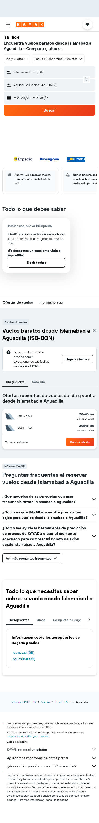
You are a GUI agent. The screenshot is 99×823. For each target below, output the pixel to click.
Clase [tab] (41, 620)
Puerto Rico (63, 702)
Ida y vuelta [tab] (15, 382)
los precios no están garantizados (27, 736)
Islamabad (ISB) (23, 652)
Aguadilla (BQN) (24, 659)
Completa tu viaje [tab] (67, 620)
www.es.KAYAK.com (23, 702)
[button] (8, 25)
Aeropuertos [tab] (19, 620)
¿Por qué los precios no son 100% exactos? (41, 766)
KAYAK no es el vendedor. (27, 749)
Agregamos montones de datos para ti (37, 758)
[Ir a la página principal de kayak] (30, 24)
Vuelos (45, 702)
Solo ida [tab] (38, 382)
